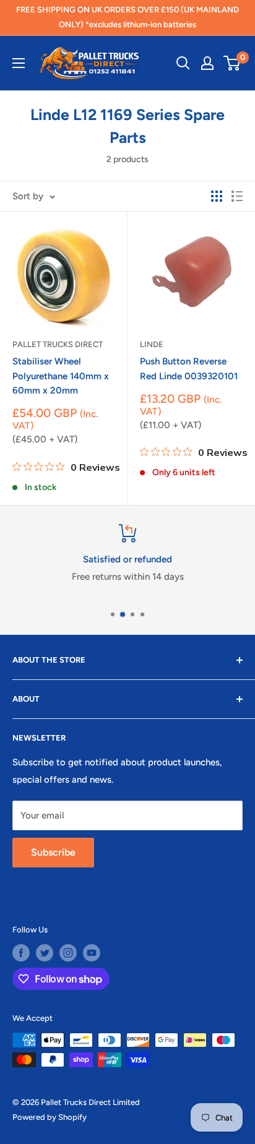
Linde (151, 344)
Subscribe (53, 852)
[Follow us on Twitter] (44, 952)
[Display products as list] (237, 196)
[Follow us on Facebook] (21, 952)
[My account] (207, 63)
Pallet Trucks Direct (57, 344)
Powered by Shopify (49, 1117)
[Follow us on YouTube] (91, 952)
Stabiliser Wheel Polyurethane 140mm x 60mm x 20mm (60, 376)
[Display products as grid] (216, 196)
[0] (232, 63)
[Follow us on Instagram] (68, 952)
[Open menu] (18, 63)
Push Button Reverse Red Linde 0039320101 (189, 368)
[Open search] (183, 63)
